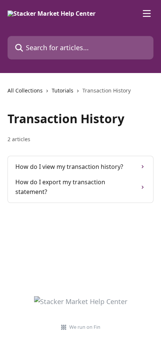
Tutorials (62, 90)
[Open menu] (147, 13)
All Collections (25, 90)
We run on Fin (84, 327)
